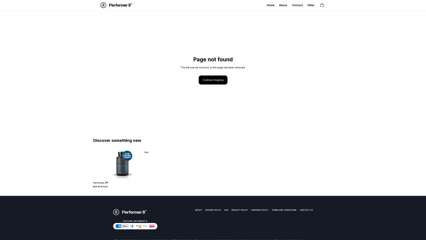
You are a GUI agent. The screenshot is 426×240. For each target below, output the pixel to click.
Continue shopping (213, 79)
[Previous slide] (98, 164)
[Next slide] (147, 164)
